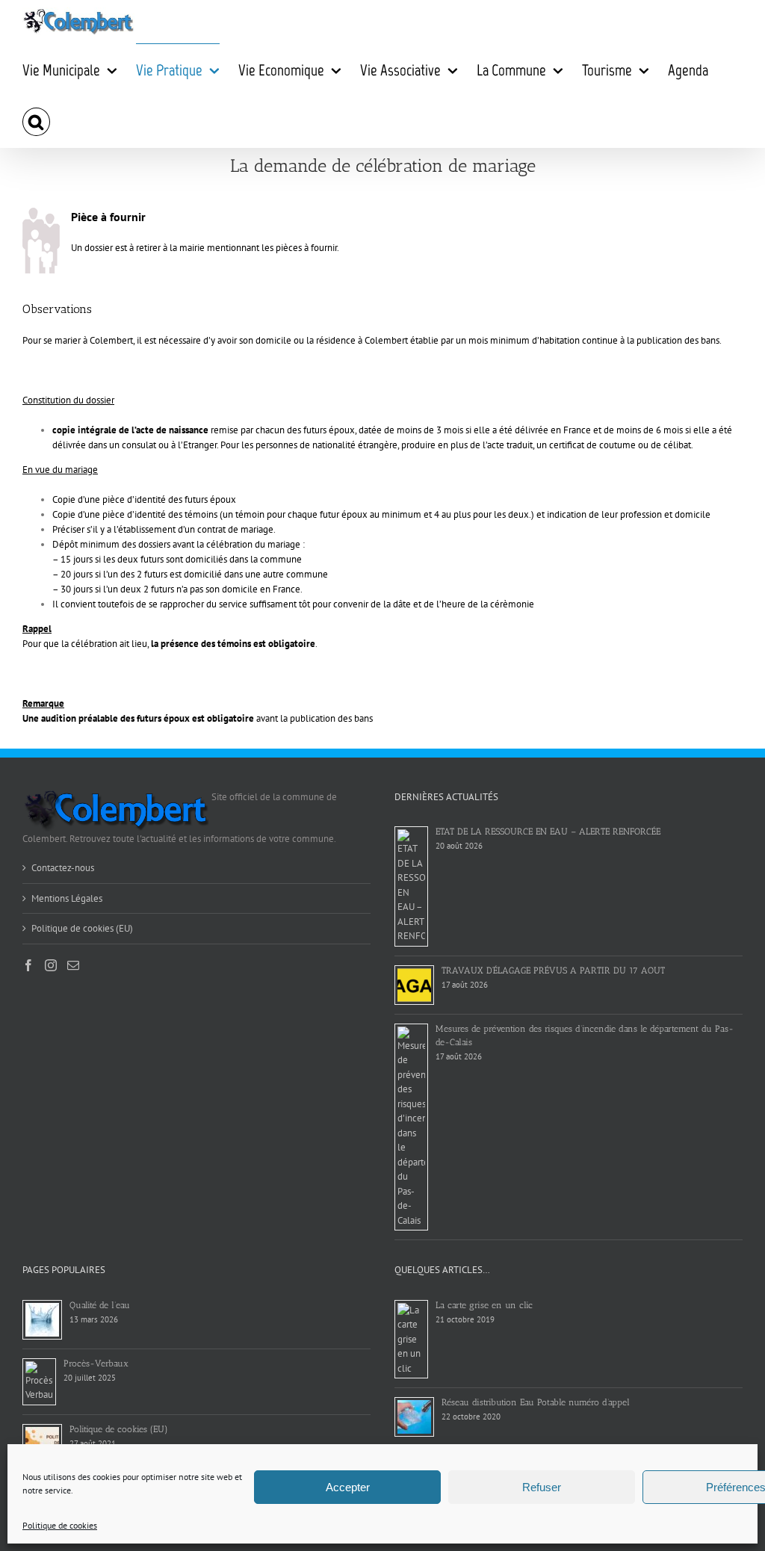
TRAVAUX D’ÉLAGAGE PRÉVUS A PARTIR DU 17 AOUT (553, 970)
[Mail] (73, 965)
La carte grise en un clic (484, 1305)
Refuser (541, 1487)
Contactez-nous (62, 867)
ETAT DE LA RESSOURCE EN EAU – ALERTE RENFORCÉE (548, 831)
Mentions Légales (66, 898)
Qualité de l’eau (99, 1305)
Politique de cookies (59, 1525)
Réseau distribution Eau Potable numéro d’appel (536, 1402)
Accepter (348, 1487)
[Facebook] (28, 965)
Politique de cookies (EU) (82, 928)
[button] (36, 122)
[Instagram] (51, 965)
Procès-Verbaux (96, 1363)
